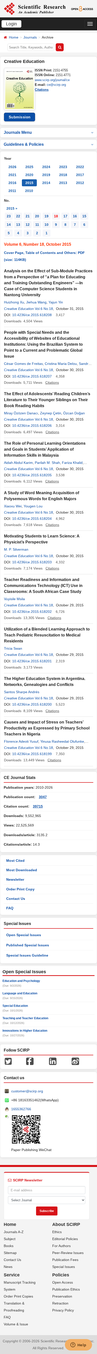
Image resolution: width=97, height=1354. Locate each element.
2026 (12, 167)
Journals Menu (18, 132)
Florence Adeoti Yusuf (21, 741)
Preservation (62, 1296)
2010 (29, 191)
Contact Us (15, 899)
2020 (29, 175)
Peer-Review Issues (68, 1253)
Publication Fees (65, 1260)
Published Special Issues (27, 945)
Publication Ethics (66, 1289)
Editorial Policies (65, 1239)
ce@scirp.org (56, 85)
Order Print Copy (20, 889)
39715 (38, 806)
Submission (20, 117)
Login (11, 23)
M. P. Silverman (16, 549)
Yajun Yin (55, 302)
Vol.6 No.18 (44, 309)
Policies (60, 1274)
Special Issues (63, 1267)
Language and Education (19, 993)
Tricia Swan (13, 648)
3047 (43, 797)
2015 (29, 183)
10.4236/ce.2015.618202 (32, 612)
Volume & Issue (16, 1324)
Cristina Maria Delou (61, 364)
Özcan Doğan (74, 413)
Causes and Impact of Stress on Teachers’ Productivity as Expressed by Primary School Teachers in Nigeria (47, 728)
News (8, 1267)
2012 (80, 183)
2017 (80, 175)
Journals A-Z (14, 1232)
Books (8, 1246)
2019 (46, 175)
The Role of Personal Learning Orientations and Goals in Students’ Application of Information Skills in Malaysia (45, 449)
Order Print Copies (18, 1296)
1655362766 (21, 1109)
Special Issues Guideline (27, 955)
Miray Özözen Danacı (21, 413)
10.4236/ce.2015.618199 (32, 754)
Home (13, 37)
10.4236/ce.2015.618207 (32, 376)
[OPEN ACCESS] (82, 8)
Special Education (15, 1006)
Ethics (57, 1232)
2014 (46, 183)
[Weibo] (75, 1061)
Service (12, 1274)
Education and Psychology (21, 981)
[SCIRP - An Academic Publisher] (35, 8)
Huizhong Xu (14, 302)
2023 (63, 167)
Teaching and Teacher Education (25, 1018)
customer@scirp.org (27, 1091)
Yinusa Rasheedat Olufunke (62, 741)
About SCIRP (66, 1224)
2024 (46, 167)
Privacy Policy (63, 1310)
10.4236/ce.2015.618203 (32, 562)
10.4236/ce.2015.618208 (32, 315)
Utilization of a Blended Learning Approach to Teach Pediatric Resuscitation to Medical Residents (47, 635)
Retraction (60, 1303)
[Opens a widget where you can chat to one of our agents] (78, 1345)
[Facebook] (30, 1061)
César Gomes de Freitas (23, 364)
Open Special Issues (23, 935)
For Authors (61, 1246)
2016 (12, 183)
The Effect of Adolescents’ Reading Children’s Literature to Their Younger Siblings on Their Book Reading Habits (47, 400)
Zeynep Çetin (50, 413)
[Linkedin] (52, 1061)
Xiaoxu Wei (13, 506)
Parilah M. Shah (47, 463)
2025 (29, 167)
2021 (12, 175)
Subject (9, 1239)
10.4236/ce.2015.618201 (32, 661)
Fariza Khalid (72, 463)
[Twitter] (8, 1061)
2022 (80, 167)
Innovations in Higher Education (24, 1030)
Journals (30, 37)
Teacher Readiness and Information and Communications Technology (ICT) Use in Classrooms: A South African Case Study (43, 586)
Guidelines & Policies (24, 144)
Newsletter (15, 879)
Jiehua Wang (36, 302)
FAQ (9, 908)
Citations (41, 90)
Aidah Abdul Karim (18, 463)
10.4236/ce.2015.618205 (32, 475)
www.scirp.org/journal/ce (52, 80)
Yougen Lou (33, 506)
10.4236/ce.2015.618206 (32, 426)
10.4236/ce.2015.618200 (32, 704)
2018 (63, 175)
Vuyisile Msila (14, 599)
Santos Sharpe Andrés (21, 692)
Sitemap (10, 1253)
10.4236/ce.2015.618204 (32, 519)
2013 (63, 183)
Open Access (62, 1282)
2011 (12, 191)
